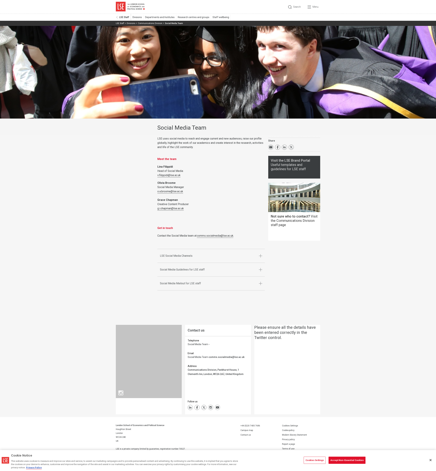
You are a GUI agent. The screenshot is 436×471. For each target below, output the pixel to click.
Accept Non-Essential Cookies (347, 460)
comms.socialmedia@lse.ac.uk (215, 235)
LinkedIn (190, 407)
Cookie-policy (288, 430)
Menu (315, 6)
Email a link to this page (270, 147)
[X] (203, 407)
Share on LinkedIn (284, 147)
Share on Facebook (277, 147)
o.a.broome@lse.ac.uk (170, 191)
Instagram (210, 407)
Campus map (246, 430)
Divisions (137, 17)
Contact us (245, 435)
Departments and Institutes (160, 17)
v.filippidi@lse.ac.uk (169, 175)
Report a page (288, 444)
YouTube (217, 407)
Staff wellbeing (221, 17)
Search (297, 6)
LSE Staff (124, 17)
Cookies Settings (290, 425)
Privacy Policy (34, 467)
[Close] (430, 460)
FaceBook (197, 407)
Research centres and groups (193, 17)
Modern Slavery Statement (294, 435)
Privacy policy (288, 439)
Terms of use (288, 448)
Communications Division (150, 23)
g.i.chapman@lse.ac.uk (170, 208)
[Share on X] (291, 147)
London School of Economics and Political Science (130, 7)
